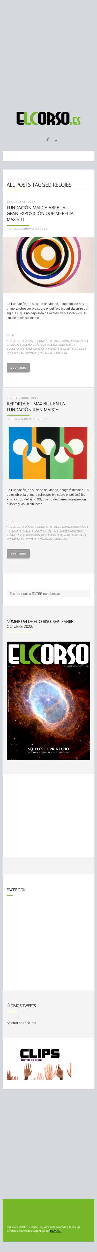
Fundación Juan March (41, 348)
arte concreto (40, 341)
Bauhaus (13, 344)
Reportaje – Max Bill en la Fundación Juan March (36, 407)
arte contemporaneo (70, 341)
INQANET (56, 1230)
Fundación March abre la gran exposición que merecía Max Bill (40, 213)
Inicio (11, 179)
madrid (65, 348)
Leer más (18, 367)
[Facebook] (44, 138)
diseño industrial (60, 344)
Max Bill (78, 348)
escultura (14, 348)
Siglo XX (60, 352)
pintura (32, 352)
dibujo (26, 531)
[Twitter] (54, 138)
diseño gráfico (33, 344)
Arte (10, 334)
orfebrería (15, 352)
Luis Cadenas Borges (30, 228)
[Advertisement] (48, 53)
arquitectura (17, 341)
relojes (46, 352)
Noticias (23, 179)
